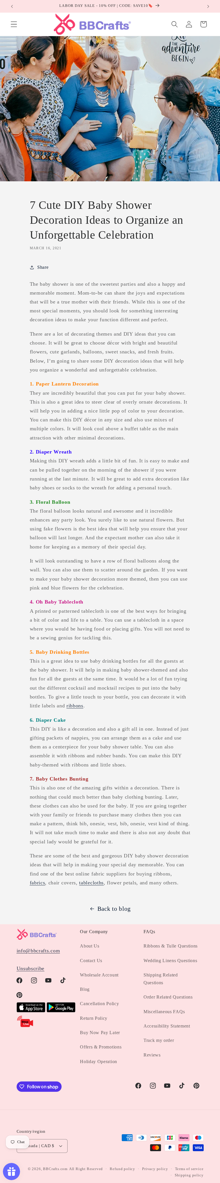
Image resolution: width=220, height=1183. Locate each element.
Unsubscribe (31, 968)
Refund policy (122, 1169)
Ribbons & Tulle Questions (171, 945)
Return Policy (93, 1018)
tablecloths (91, 883)
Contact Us (91, 960)
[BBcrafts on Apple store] (31, 1010)
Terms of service (189, 1169)
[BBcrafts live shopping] (25, 1026)
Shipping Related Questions (161, 978)
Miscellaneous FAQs (164, 1011)
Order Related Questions (168, 997)
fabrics (37, 883)
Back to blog (114, 909)
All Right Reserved (86, 1169)
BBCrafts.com (55, 1169)
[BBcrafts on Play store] (61, 1010)
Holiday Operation (98, 1061)
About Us (89, 945)
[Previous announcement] (12, 6)
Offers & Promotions (100, 1046)
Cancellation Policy (99, 1003)
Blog (85, 989)
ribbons (74, 706)
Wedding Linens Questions (170, 960)
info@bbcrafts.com (38, 951)
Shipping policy (189, 1175)
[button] (14, 24)
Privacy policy (155, 1169)
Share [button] (42, 267)
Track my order (159, 1040)
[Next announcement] (208, 6)
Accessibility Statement (167, 1026)
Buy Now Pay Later (100, 1032)
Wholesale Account (99, 974)
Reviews (152, 1054)
